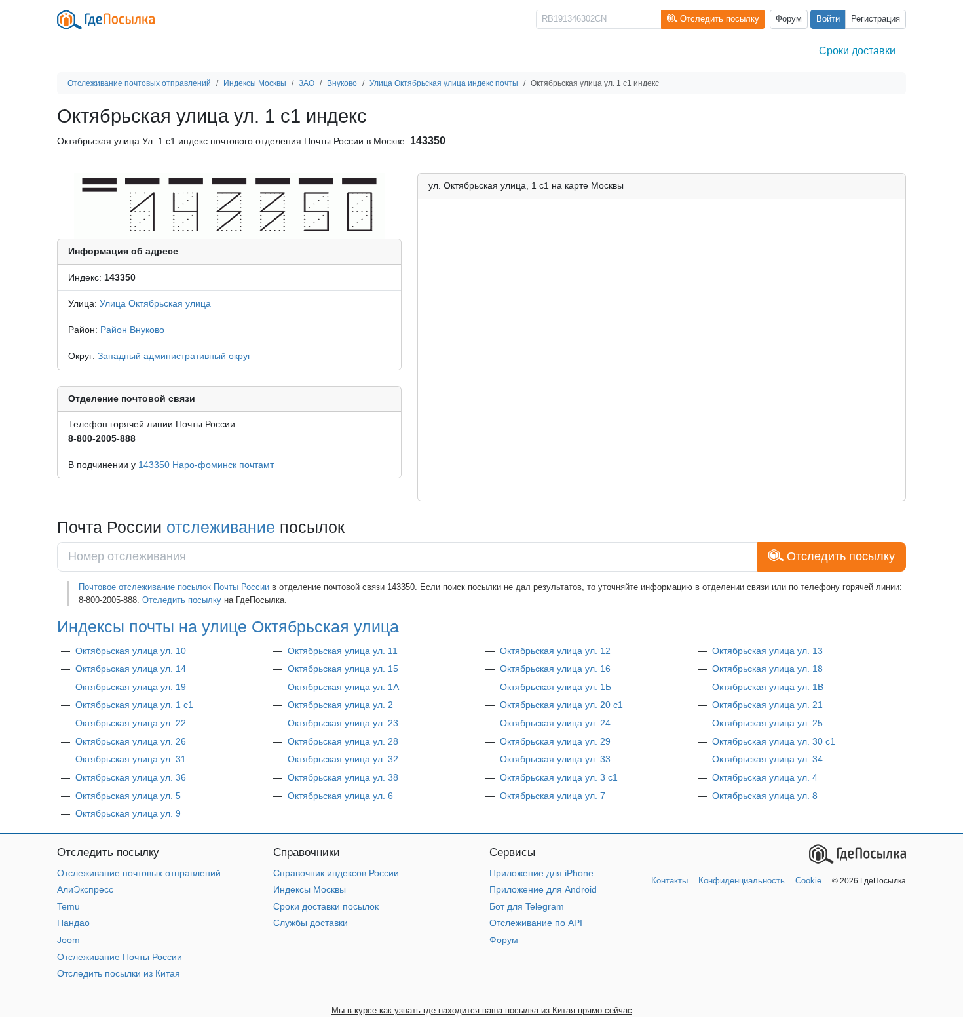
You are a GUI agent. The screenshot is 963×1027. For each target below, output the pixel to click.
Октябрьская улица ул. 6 (340, 795)
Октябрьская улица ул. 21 (767, 704)
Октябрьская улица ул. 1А (343, 687)
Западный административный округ (174, 356)
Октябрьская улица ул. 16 (555, 668)
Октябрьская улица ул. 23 (343, 723)
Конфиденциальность (741, 880)
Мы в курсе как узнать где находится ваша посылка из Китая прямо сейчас (481, 1010)
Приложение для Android (543, 889)
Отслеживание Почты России (119, 957)
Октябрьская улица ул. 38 (343, 777)
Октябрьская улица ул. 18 (767, 668)
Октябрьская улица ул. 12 (555, 651)
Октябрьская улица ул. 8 (765, 795)
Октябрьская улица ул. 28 (343, 741)
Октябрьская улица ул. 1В (767, 687)
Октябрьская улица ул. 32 (343, 759)
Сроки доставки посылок (326, 906)
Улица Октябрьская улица (155, 303)
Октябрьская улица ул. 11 (343, 651)
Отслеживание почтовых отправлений (139, 873)
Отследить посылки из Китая (118, 973)
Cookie (808, 880)
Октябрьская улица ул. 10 (130, 651)
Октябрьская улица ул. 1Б (555, 687)
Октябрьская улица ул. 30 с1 (773, 741)
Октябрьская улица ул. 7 (552, 795)
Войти (828, 19)
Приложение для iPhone (541, 873)
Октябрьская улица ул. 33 (555, 759)
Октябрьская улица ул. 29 (555, 741)
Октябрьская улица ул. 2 (340, 704)
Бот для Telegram (526, 906)
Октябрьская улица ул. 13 (767, 651)
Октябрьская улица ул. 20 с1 (561, 704)
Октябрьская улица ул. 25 (767, 723)
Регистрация (875, 19)
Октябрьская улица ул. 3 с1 (559, 777)
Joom (68, 940)
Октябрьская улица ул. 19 (130, 687)
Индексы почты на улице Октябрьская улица (228, 626)
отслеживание (220, 527)
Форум (789, 19)
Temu (68, 906)
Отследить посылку (181, 600)
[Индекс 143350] (229, 205)
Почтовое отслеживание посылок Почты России (174, 587)
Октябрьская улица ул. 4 (765, 777)
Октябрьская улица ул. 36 (130, 777)
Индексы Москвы (309, 889)
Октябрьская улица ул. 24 (555, 723)
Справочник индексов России (336, 873)
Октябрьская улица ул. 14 (130, 668)
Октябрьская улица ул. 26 (130, 741)
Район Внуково (132, 329)
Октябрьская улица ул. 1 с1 (134, 704)
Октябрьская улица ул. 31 (130, 759)
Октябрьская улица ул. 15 (343, 668)
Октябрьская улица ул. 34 (767, 759)
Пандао (73, 923)
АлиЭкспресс (85, 889)
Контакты (669, 880)
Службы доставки (310, 923)
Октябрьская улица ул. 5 (128, 795)
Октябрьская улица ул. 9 (128, 813)
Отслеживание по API (535, 923)
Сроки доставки (857, 50)
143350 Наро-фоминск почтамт (206, 464)
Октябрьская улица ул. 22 (130, 723)
